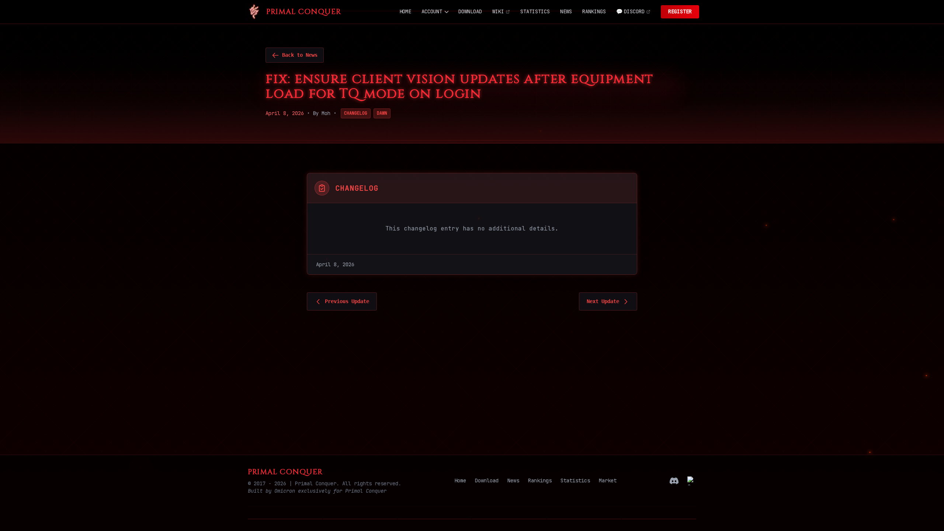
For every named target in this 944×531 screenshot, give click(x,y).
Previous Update (347, 301)
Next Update (603, 301)
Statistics (575, 480)
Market (608, 480)
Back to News (299, 55)
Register (680, 11)
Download (487, 480)
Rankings (540, 480)
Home (460, 480)
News (513, 480)
